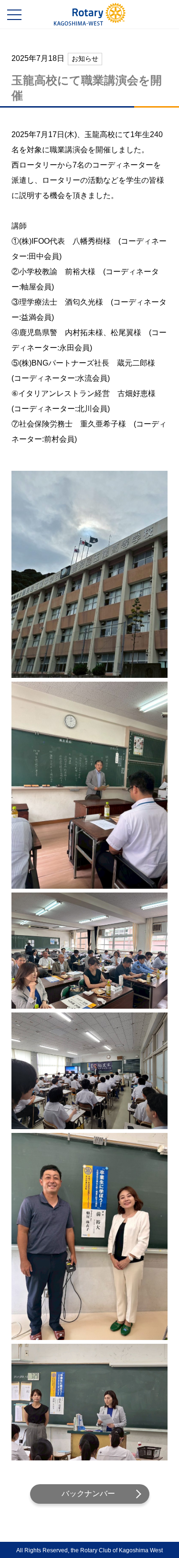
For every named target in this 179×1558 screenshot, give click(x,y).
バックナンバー (88, 1493)
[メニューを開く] (14, 14)
